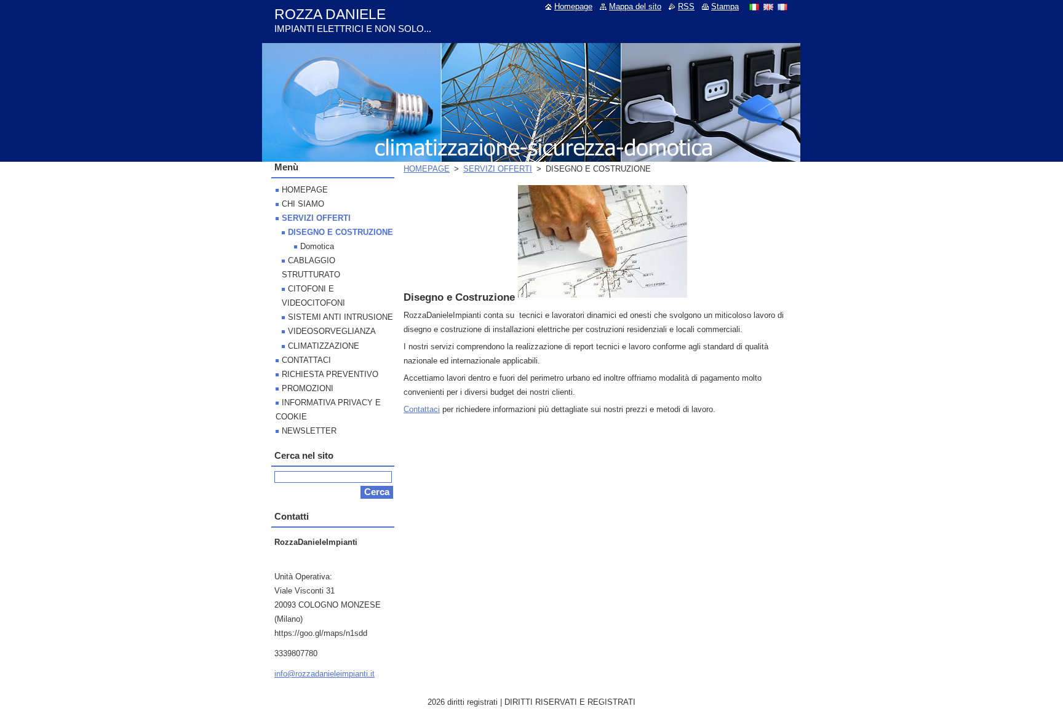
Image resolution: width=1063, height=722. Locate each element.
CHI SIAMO (303, 203)
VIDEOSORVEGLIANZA (332, 331)
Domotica (317, 246)
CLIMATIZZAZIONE (323, 346)
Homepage (573, 6)
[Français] (782, 7)
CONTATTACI (306, 360)
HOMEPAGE (427, 168)
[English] (768, 7)
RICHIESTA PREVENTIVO (330, 374)
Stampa (725, 6)
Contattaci (422, 409)
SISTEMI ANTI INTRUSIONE (340, 317)
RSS (686, 6)
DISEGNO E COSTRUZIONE (340, 232)
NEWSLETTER (309, 430)
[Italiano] (754, 7)
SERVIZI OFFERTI (497, 168)
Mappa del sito (635, 6)
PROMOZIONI (307, 388)
